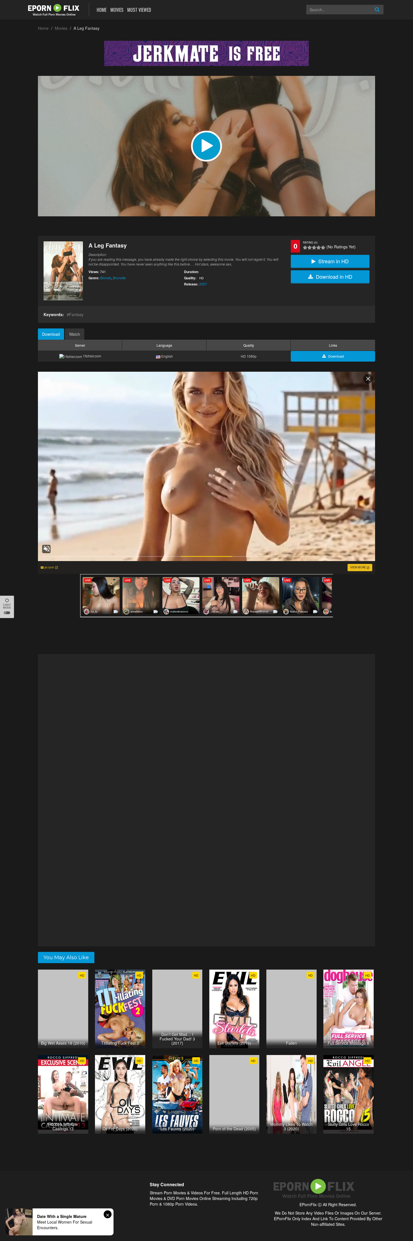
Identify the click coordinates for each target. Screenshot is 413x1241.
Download (51, 334)
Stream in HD (333, 261)
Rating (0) (310, 242)
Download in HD (334, 276)
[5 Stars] (323, 247)
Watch (74, 334)
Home (101, 9)
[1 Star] (305, 247)
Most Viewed (139, 9)
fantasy (76, 314)
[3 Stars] (314, 247)
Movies (116, 9)
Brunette (119, 277)
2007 (203, 284)
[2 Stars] (309, 247)
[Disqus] (206, 727)
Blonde (105, 277)
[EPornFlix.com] (54, 9)
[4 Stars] (318, 247)
